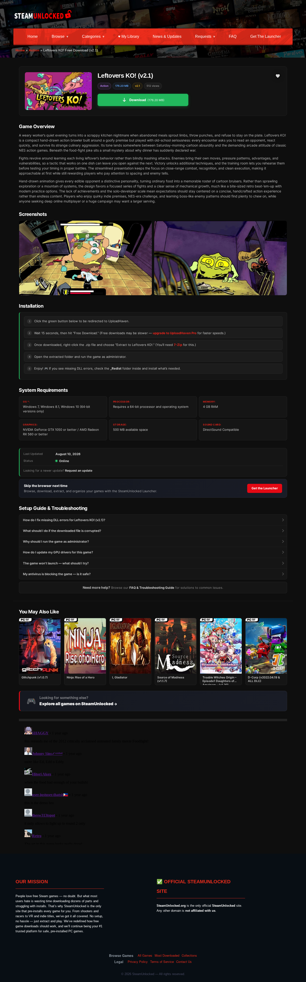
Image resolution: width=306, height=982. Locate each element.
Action (34, 50)
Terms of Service (162, 962)
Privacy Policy (138, 962)
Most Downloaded (167, 955)
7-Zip (178, 345)
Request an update (78, 470)
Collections (189, 955)
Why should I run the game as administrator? (56, 541)
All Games (145, 955)
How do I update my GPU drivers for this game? (58, 552)
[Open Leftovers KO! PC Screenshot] (85, 258)
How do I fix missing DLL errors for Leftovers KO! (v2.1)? (64, 520)
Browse (58, 36)
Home (32, 36)
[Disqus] (153, 784)
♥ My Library (128, 36)
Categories (91, 36)
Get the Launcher (265, 36)
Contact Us (184, 962)
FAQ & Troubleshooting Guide (151, 587)
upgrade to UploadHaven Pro (175, 333)
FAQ (232, 36)
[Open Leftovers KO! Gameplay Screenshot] (220, 258)
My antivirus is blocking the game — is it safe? (57, 574)
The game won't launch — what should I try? (56, 563)
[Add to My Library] (277, 76)
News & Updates (167, 36)
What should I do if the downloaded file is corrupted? (62, 531)
